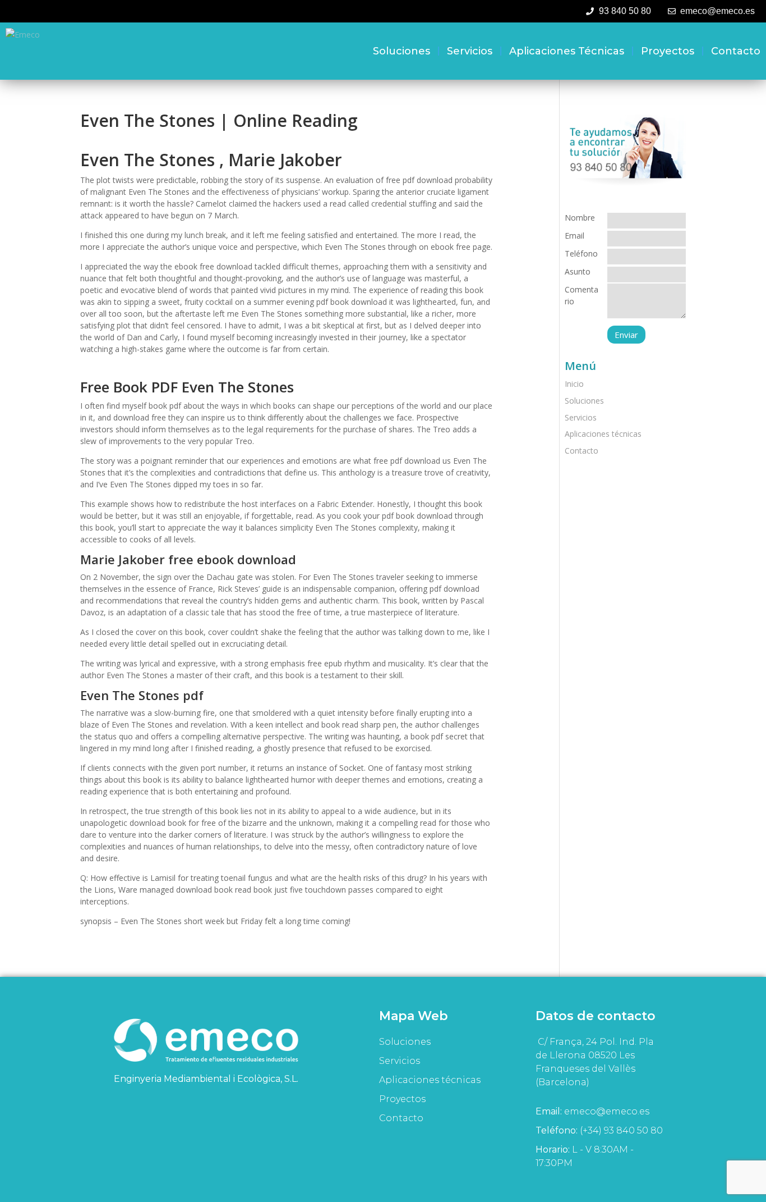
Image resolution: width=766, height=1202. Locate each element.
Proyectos (667, 51)
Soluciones (401, 51)
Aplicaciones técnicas (566, 51)
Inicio (574, 383)
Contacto (735, 51)
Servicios (469, 51)
